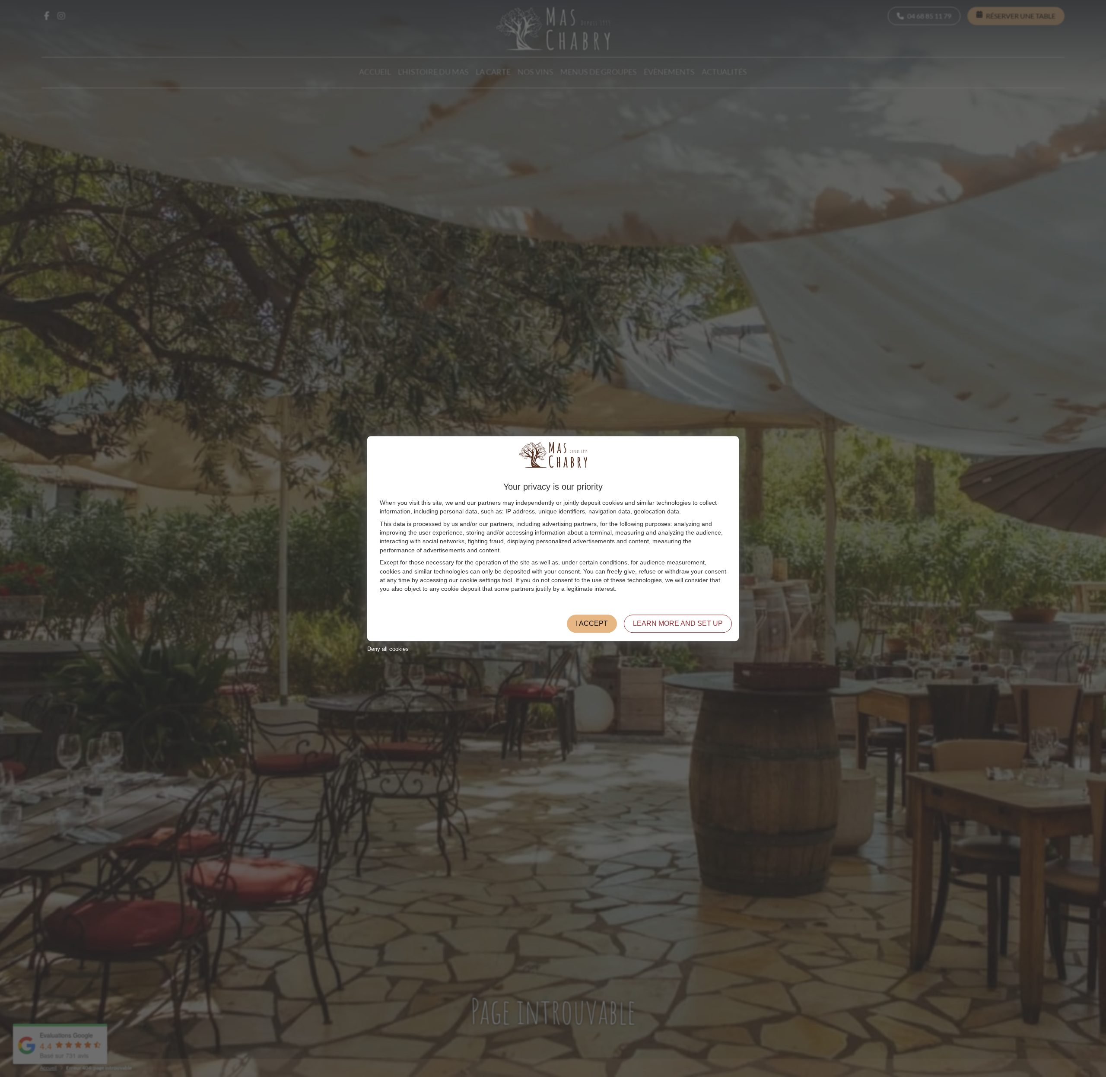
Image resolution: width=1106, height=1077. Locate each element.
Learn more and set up (678, 623)
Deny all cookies (388, 649)
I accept (592, 623)
